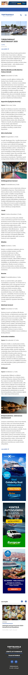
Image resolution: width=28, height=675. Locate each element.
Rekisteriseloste (14, 666)
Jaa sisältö (4, 49)
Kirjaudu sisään (23, 9)
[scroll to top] (24, 671)
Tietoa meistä (16, 9)
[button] (26, 601)
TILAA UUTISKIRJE (14, 655)
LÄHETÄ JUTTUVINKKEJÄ (14, 651)
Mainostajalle (7, 9)
